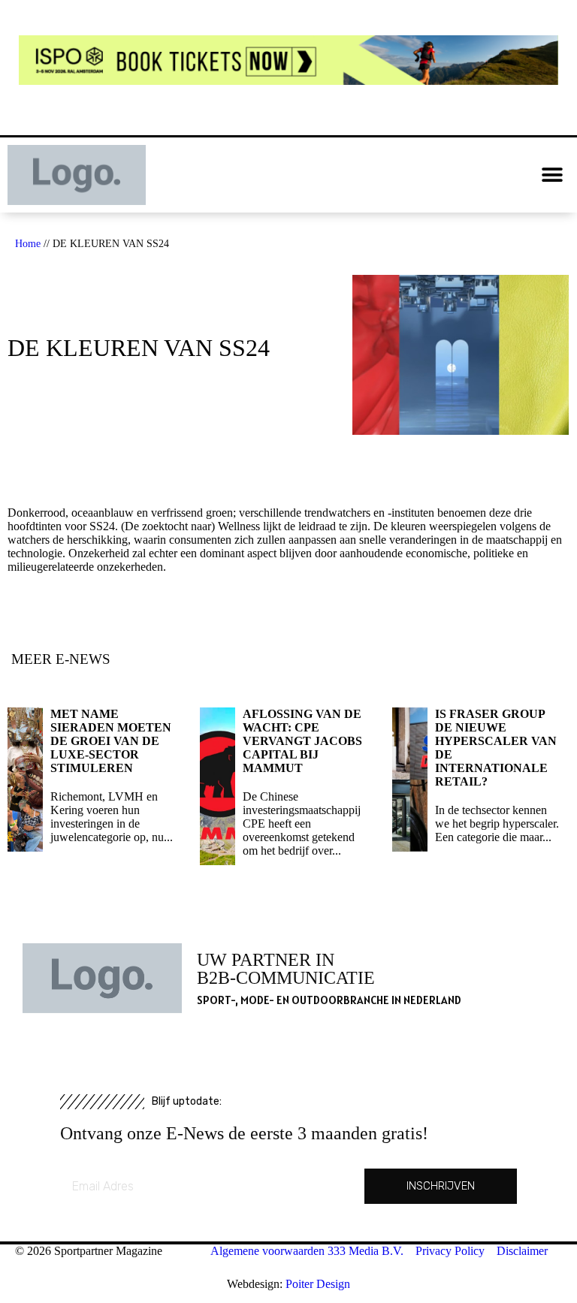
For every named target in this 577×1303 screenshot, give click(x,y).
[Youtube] (288, 175)
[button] (552, 175)
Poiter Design (317, 1283)
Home (28, 243)
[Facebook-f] (260, 175)
